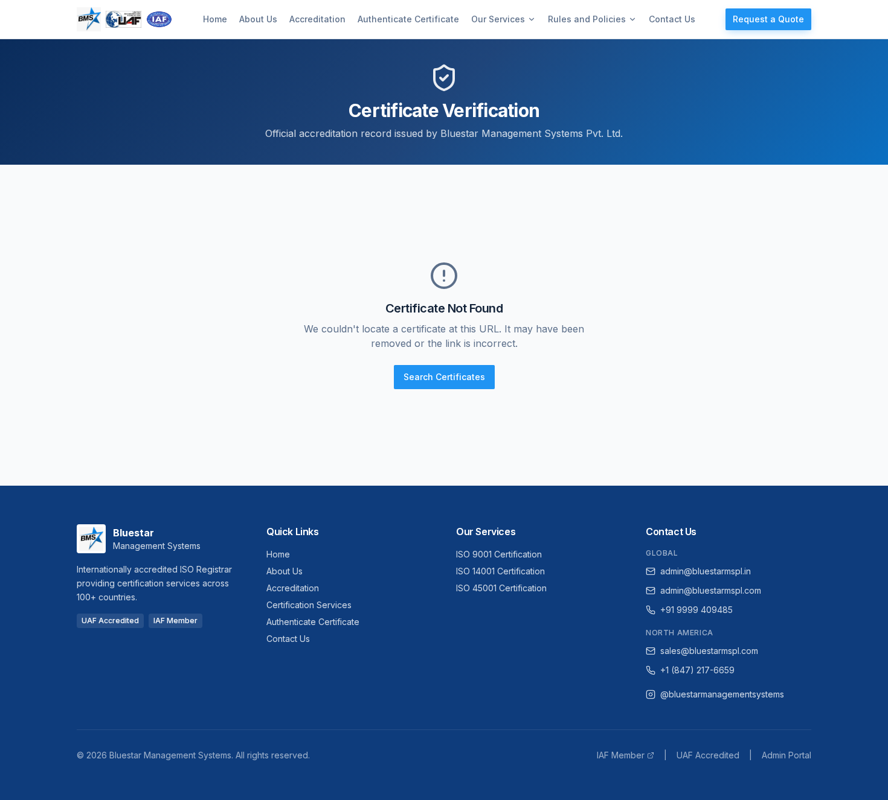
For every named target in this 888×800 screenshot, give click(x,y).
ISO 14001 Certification (500, 571)
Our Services (498, 19)
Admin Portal (786, 755)
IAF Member (621, 755)
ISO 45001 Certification (501, 588)
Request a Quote (768, 19)
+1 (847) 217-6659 (697, 670)
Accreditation (317, 19)
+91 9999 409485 (696, 610)
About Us (258, 19)
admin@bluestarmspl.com (710, 590)
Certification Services (309, 605)
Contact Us (672, 19)
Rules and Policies (587, 19)
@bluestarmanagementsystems (722, 694)
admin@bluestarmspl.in (705, 571)
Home (215, 19)
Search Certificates (444, 377)
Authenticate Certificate (408, 19)
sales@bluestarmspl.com (709, 651)
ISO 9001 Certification (499, 554)
